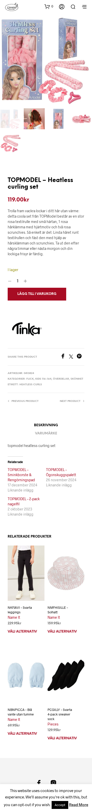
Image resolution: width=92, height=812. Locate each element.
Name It (14, 617)
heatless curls (30, 384)
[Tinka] (27, 329)
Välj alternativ (22, 631)
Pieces (53, 724)
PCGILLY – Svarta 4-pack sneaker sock (60, 714)
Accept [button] (60, 805)
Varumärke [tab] (46, 433)
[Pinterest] (80, 357)
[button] (48, 6)
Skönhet (77, 379)
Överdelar (61, 379)
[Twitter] (73, 357)
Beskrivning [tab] (46, 425)
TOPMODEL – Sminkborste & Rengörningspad (21, 474)
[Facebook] (64, 357)
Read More (78, 804)
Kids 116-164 (43, 379)
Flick (30, 379)
